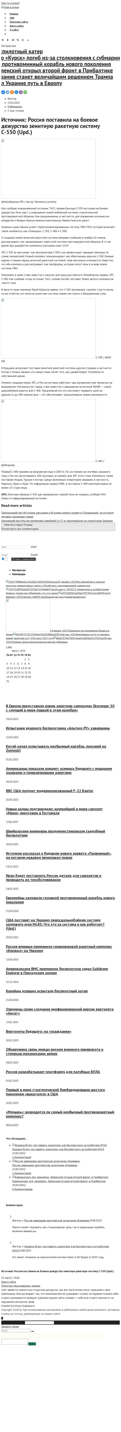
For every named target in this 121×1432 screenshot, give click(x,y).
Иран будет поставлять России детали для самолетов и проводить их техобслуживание (53, 877)
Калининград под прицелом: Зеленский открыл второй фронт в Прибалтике (59, 1181)
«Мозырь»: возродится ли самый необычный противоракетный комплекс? (60, 1113)
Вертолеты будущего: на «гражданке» (38, 1031)
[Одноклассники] (8, 40)
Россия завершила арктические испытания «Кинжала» (44, 1165)
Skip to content (10, 3)
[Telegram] (13, 40)
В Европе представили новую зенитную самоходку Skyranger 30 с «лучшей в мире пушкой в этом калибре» (60, 707)
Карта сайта (8, 1282)
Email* (34, 555)
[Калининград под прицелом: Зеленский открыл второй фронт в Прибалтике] (60, 1177)
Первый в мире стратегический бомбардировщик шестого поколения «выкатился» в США (55, 1091)
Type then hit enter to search (72, 1322)
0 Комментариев (22, 1189)
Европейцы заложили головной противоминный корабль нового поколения (60, 899)
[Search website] (10, 33)
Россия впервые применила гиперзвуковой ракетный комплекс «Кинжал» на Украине (59, 948)
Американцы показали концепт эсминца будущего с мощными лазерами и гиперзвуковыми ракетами (59, 770)
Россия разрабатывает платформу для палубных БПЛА (53, 1071)
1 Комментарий (21, 1157)
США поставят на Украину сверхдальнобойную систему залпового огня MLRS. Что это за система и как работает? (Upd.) (55, 924)
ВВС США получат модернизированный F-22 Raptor (49, 790)
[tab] (19, 570)
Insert (32, 1344)
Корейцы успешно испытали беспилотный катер (47, 990)
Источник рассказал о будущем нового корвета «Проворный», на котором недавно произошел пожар (59, 855)
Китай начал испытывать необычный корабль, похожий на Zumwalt (56, 748)
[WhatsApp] (23, 40)
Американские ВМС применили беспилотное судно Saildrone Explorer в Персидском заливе (57, 970)
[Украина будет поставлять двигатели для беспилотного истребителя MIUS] (59, 1145)
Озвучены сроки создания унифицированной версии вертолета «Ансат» (60, 1011)
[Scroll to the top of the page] (2, 1318)
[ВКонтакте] (3, 40)
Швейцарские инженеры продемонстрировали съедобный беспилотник (55, 833)
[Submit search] (32, 1331)
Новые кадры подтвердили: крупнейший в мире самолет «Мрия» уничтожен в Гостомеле (54, 810)
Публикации (15, 106)
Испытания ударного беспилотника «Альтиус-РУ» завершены (58, 728)
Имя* (34, 547)
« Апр (9, 646)
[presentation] (63, 570)
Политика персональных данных (20, 1286)
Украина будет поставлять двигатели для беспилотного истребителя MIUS (58, 1149)
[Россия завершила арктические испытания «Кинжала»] (46, 1161)
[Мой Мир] (28, 40)
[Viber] (18, 40)
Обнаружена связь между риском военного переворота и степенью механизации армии (54, 1051)
